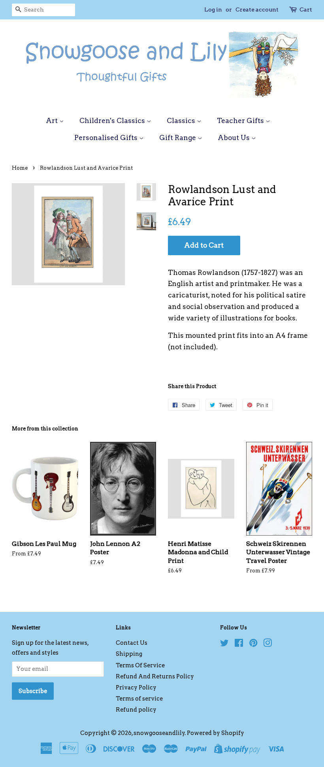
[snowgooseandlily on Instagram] (267, 644)
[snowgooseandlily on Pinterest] (253, 644)
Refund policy (136, 709)
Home (20, 168)
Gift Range (178, 138)
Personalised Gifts (106, 138)
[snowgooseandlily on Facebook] (238, 644)
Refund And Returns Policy (155, 676)
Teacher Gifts (241, 121)
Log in (213, 9)
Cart (306, 9)
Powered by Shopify (215, 733)
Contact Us (131, 642)
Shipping (129, 653)
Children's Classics (113, 121)
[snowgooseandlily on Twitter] (224, 644)
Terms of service (139, 698)
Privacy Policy (136, 687)
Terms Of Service (140, 665)
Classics (182, 121)
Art (52, 121)
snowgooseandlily (159, 733)
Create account (257, 9)
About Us (234, 138)
